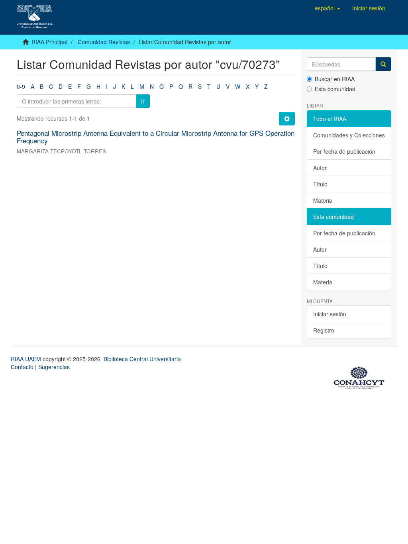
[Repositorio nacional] (361, 376)
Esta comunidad (335, 89)
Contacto (22, 367)
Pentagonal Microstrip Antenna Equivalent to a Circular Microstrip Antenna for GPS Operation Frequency (155, 136)
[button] (327, 8)
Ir (143, 101)
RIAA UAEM (27, 359)
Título (320, 184)
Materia (322, 200)
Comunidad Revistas (104, 42)
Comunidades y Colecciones (349, 135)
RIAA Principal (49, 42)
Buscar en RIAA (335, 79)
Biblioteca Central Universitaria (142, 359)
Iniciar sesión (329, 314)
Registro (323, 330)
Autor (320, 168)
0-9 (21, 86)
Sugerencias (54, 367)
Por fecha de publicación (344, 151)
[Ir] (383, 64)
